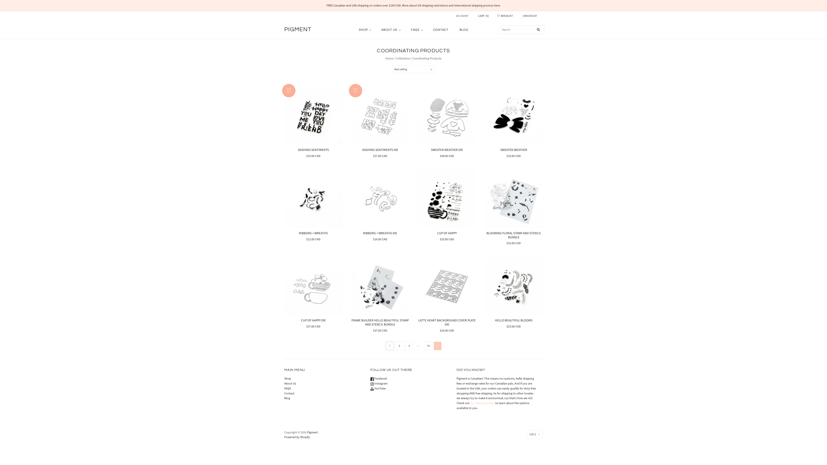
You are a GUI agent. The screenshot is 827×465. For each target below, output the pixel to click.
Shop (363, 30)
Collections (403, 58)
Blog (464, 30)
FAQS (415, 30)
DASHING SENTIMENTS (313, 150)
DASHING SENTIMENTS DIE (380, 150)
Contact (440, 30)
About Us (389, 30)
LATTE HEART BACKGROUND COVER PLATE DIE (447, 322)
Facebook (380, 379)
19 (428, 345)
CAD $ (532, 434)
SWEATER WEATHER (513, 150)
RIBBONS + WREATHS (313, 233)
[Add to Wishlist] (339, 90)
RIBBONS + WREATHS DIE (380, 233)
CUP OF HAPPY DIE (313, 320)
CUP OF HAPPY (447, 233)
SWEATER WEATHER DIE (447, 150)
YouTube (380, 388)
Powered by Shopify (297, 437)
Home (389, 58)
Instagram (381, 383)
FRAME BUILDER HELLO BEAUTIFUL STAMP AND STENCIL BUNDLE (380, 322)
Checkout (530, 16)
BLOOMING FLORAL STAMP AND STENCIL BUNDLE (514, 235)
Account (462, 16)
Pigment (312, 432)
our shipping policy (482, 403)
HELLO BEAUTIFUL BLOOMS (513, 320)
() (483, 16)
